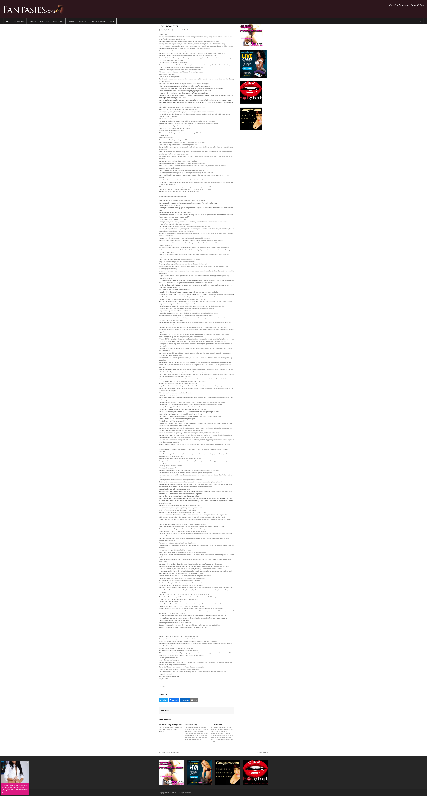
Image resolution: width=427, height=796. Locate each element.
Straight (163, 686)
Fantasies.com (169, 793)
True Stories (188, 30)
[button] (421, 21)
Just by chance (261, 752)
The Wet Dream (217, 725)
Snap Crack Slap (191, 725)
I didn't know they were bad (169, 752)
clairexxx (176, 30)
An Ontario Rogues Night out (170, 725)
